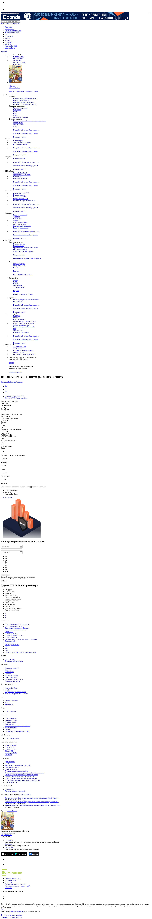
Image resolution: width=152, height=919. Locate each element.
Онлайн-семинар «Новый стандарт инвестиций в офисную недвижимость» (32, 802)
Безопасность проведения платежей (17, 765)
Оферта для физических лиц (15, 776)
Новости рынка (18, 57)
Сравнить (4, 382)
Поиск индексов (19, 244)
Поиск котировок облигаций (23, 102)
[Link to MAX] (6, 867)
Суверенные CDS (19, 197)
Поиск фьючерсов (21, 193)
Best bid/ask (9, 36)
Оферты (16, 220)
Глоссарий (17, 64)
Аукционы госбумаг (20, 222)
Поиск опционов (19, 195)
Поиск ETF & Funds (20, 173)
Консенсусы (9, 29)
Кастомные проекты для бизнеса (24, 354)
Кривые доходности (12, 32)
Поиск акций (18, 141)
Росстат (16, 267)
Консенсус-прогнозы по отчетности (26, 300)
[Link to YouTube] (6, 862)
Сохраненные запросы (21, 325)
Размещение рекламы (12, 878)
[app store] (7, 855)
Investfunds (9, 840)
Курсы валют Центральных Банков (25, 248)
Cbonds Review (10, 749)
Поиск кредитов (19, 158)
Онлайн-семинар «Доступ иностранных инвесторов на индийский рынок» (31, 798)
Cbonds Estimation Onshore (14, 635)
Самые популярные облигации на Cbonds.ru (20, 652)
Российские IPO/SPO (20, 144)
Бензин (15, 283)
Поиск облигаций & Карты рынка (25, 98)
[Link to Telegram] (6, 859)
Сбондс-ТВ (9, 42)
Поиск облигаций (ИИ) (13, 31)
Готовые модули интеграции (23, 350)
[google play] (20, 855)
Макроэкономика (19, 265)
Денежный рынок (19, 224)
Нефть (15, 282)
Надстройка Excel (11, 688)
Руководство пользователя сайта (16, 771)
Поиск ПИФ (17, 176)
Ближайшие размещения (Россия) (25, 104)
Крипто (9, 40)
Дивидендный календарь (22, 142)
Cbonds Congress (25, 794)
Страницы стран (19, 264)
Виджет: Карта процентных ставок (17, 731)
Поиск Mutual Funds (20, 178)
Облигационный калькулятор (23, 323)
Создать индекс (10, 722)
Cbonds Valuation (11, 637)
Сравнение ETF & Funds (22, 175)
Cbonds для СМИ (19, 62)
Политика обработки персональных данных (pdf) (22, 780)
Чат (14, 329)
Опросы (16, 126)
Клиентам (8, 882)
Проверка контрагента (21, 332)
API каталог (17, 348)
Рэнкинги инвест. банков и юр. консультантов (29, 121)
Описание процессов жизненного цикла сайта (21, 775)
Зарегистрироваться (13, 23)
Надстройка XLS (11, 46)
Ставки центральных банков (23, 251)
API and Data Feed (19, 347)
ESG (14, 113)
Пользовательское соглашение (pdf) (17, 886)
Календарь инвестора (20, 228)
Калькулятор (9, 789)
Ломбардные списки (20, 117)
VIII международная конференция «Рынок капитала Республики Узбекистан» (32, 805)
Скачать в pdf (39, 773)
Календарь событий (20, 215)
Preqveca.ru (9, 847)
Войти (3, 23)
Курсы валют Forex (20, 249)
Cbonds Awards (18, 124)
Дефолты (16, 217)
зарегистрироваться (17, 911)
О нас (7, 763)
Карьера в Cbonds (11, 769)
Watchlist (8, 44)
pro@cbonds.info (6, 835)
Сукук (15, 115)
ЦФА (7, 34)
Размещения (17, 218)
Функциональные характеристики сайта (19, 773)
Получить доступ (7, 497)
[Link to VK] (6, 864)
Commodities (17, 285)
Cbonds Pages (18, 123)
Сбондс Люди (10, 48)
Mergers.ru (8, 844)
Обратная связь (10, 880)
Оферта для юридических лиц (15, 778)
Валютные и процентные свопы (24, 200)
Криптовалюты (18, 246)
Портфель (8, 27)
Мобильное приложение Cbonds (24, 321)
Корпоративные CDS (20, 199)
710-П (7, 702)
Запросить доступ (15, 372)
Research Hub (18, 58)
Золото (7, 38)
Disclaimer (8, 888)
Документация (18, 352)
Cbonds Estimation (11, 633)
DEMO (11, 363)
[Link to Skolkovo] (11, 875)
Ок (2, 909)
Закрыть (4, 51)
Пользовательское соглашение (15, 884)
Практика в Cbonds (12, 767)
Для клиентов (10, 762)
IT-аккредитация (11, 782)
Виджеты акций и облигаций (23, 327)
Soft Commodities (19, 287)
